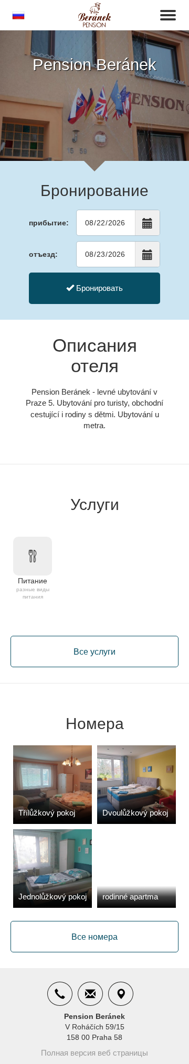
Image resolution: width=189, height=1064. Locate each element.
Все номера (94, 936)
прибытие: (49, 223)
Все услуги (95, 651)
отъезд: (43, 254)
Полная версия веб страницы (94, 1052)
